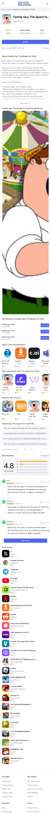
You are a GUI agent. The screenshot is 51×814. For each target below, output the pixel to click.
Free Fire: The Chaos (35, 789)
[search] (47, 4)
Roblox (30, 796)
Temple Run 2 (32, 785)
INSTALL (26, 42)
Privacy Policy (32, 808)
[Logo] (24, 3)
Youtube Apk (7, 796)
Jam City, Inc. (18, 21)
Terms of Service (33, 812)
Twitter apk (6, 789)
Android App (7, 812)
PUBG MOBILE (32, 793)
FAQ (3, 808)
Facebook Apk (7, 785)
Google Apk (6, 781)
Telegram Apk (7, 793)
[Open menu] (3, 3)
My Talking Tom (33, 781)
